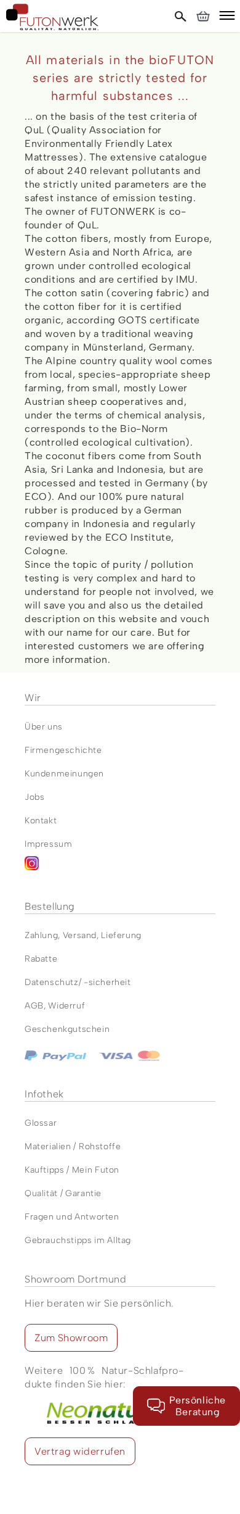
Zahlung (41, 935)
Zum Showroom (71, 1338)
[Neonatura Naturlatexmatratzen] (104, 1398)
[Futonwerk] (52, 17)
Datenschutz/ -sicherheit (78, 982)
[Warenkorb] (202, 16)
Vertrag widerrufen (80, 1451)
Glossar (41, 1123)
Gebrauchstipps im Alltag (78, 1240)
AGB (34, 1005)
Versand (80, 935)
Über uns (44, 727)
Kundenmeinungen (64, 773)
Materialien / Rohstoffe (73, 1146)
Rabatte (41, 959)
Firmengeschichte (63, 750)
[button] (227, 17)
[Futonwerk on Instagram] (120, 868)
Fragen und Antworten (72, 1217)
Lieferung (121, 935)
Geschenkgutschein (67, 1029)
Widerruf (66, 1005)
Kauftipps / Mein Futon (72, 1170)
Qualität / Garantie (63, 1193)
